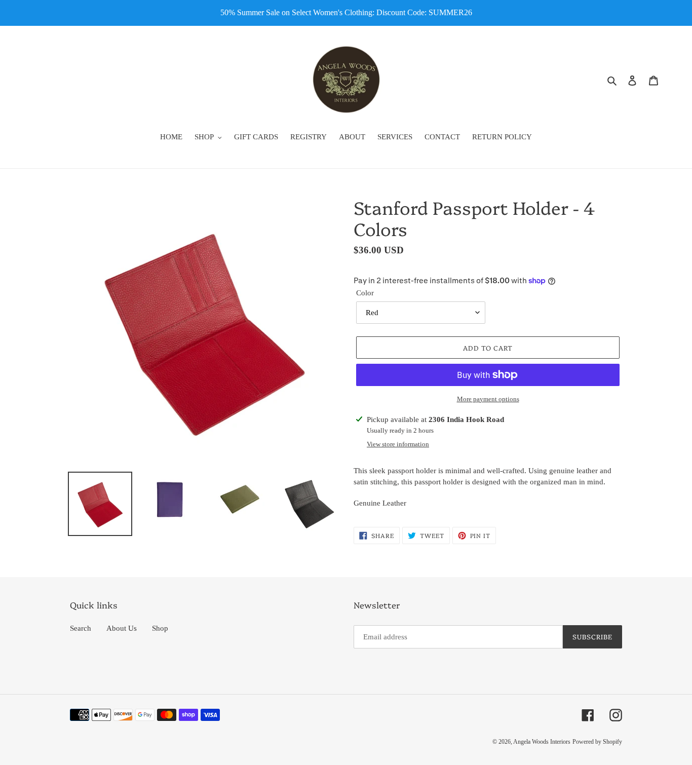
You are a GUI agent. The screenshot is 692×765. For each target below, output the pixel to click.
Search (80, 628)
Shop (160, 628)
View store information (398, 444)
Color (365, 293)
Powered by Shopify (597, 741)
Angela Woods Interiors (541, 741)
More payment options (488, 399)
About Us (121, 628)
